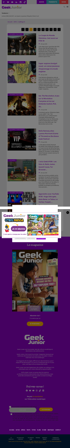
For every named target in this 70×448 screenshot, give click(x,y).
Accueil (11, 430)
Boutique (51, 430)
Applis (23, 430)
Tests (28, 430)
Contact (58, 430)
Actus (18, 430)
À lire (39, 430)
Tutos (34, 430)
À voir (44, 430)
